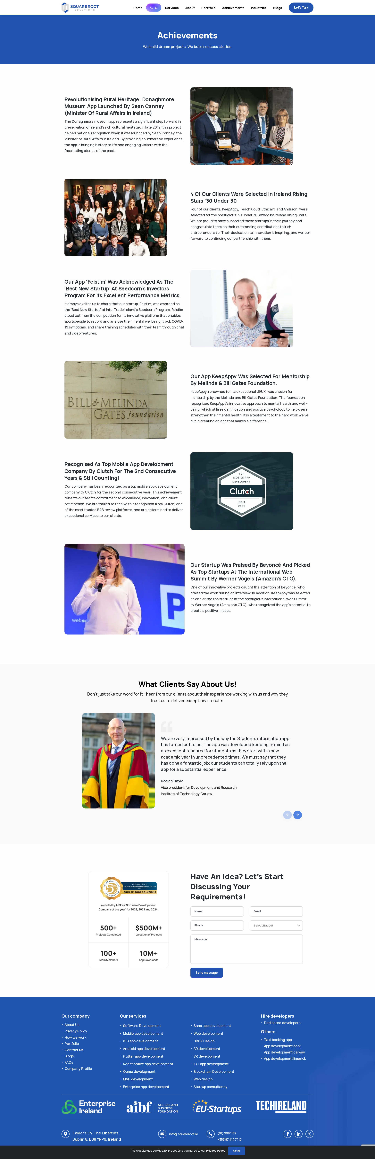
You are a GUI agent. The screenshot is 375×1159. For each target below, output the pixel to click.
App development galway (284, 1052)
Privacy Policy (76, 1031)
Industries (259, 8)
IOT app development (211, 1063)
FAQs (69, 1062)
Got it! (236, 1150)
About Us (72, 1024)
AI (155, 8)
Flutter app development (143, 1056)
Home (137, 8)
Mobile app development (143, 1033)
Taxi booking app (278, 1039)
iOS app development (140, 1041)
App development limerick (285, 1058)
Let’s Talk (301, 7)
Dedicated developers (282, 1022)
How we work (75, 1037)
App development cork (282, 1046)
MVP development (138, 1079)
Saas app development (212, 1025)
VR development (207, 1056)
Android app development (144, 1048)
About (190, 8)
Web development (208, 1033)
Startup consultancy (210, 1086)
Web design (203, 1079)
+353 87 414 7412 (229, 1139)
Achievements (233, 8)
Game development (139, 1071)
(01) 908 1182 (227, 1133)
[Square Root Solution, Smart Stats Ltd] (80, 7)
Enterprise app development (146, 1086)
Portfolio (208, 8)
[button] (297, 815)
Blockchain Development (214, 1071)
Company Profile (78, 1068)
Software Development (142, 1025)
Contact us (74, 1049)
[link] (288, 1134)
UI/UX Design (204, 1041)
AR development (207, 1048)
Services (172, 8)
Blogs (277, 8)
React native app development (148, 1063)
